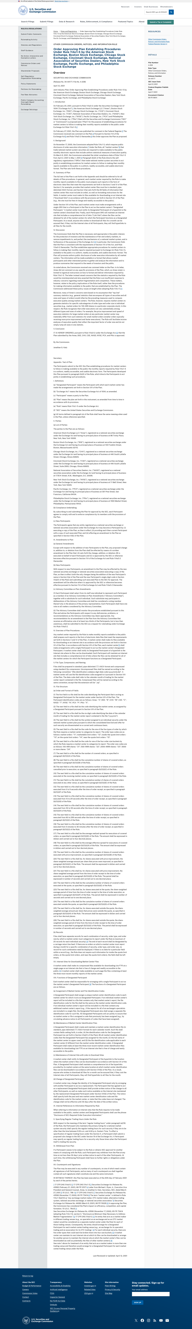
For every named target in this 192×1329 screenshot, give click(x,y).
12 (117, 333)
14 (87, 942)
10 (95, 242)
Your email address (140, 1290)
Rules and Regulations (69, 31)
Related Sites (89, 1290)
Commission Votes (29, 1293)
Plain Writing (110, 1286)
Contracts (26, 1301)
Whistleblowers (166, 7)
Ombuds (53, 1305)
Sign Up (137, 1302)
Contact (25, 1297)
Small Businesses (151, 7)
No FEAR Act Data (57, 1301)
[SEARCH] (171, 12)
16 (90, 984)
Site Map (108, 1293)
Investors (138, 7)
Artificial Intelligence (58, 1290)
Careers (25, 1290)
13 (119, 645)
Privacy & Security (112, 1290)
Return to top (27, 1276)
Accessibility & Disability (60, 1286)
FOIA (52, 1293)
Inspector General (57, 1297)
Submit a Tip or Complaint (160, 22)
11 (121, 289)
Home (55, 31)
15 (60, 971)
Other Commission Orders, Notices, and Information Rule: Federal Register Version (159, 41)
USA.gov (87, 1293)
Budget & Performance (31, 1286)
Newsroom (125, 7)
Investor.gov (89, 1286)
